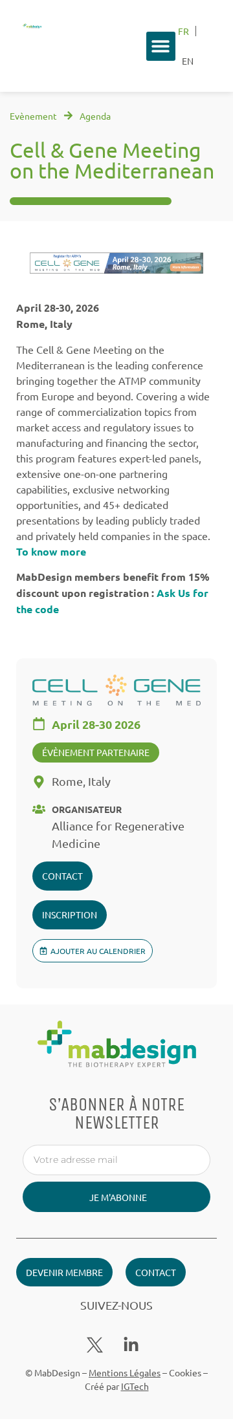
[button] (160, 46)
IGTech (135, 1386)
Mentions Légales (125, 1372)
